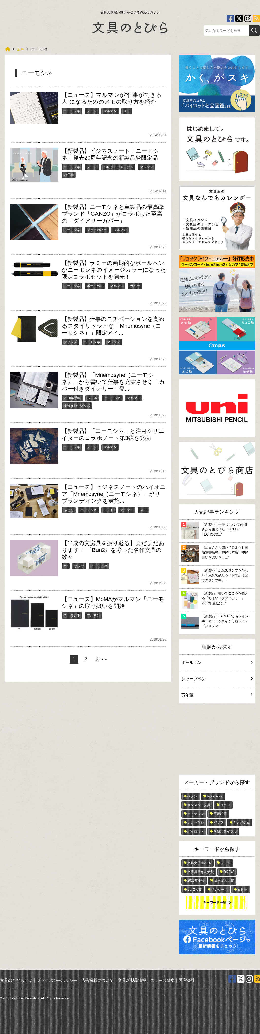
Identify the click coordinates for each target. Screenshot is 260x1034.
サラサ (79, 566)
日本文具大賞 (224, 880)
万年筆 (69, 174)
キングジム (241, 822)
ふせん (69, 510)
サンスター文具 (198, 805)
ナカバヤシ (195, 822)
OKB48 (228, 872)
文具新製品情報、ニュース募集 (146, 980)
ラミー (135, 286)
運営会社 (187, 980)
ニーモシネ (72, 111)
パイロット (195, 831)
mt (66, 566)
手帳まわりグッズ (77, 405)
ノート (92, 111)
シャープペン (193, 679)
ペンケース (219, 889)
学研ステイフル (225, 831)
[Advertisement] (217, 740)
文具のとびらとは (16, 980)
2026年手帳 (195, 880)
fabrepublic (215, 796)
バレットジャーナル (118, 167)
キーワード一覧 (214, 902)
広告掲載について (97, 980)
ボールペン (95, 286)
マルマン (110, 111)
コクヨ (225, 805)
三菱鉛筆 (220, 814)
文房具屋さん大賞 (200, 872)
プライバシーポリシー (57, 980)
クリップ (70, 342)
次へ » (101, 659)
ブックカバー (97, 230)
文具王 (242, 889)
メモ (126, 111)
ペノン (192, 796)
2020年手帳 (72, 398)
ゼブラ (218, 822)
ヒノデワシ (195, 814)
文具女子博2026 (199, 863)
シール (92, 398)
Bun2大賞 (194, 889)
